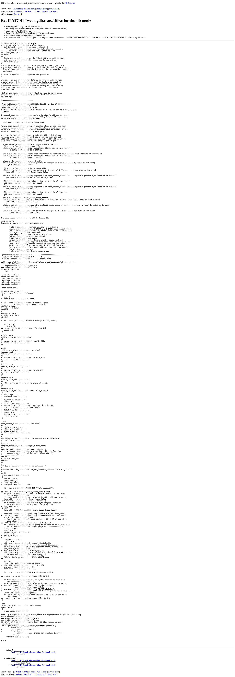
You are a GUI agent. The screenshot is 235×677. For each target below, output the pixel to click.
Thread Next (52, 11)
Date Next (27, 11)
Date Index (18, 9)
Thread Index (54, 9)
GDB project (70, 3)
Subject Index (29, 9)
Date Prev (18, 11)
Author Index (42, 9)
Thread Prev (40, 11)
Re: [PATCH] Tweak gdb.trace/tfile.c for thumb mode (33, 652)
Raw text (17, 14)
